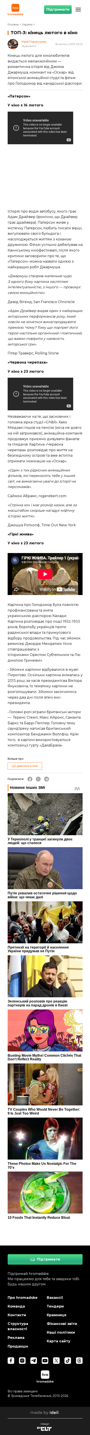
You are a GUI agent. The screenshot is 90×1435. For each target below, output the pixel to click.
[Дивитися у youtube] (45, 1360)
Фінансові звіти (62, 1324)
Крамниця (56, 1315)
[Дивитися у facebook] (11, 1360)
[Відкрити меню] (78, 9)
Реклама (16, 1338)
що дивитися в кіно (25, 766)
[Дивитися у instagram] (22, 1360)
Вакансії (55, 1298)
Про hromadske (23, 1298)
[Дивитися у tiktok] (67, 1360)
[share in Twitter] (38, 779)
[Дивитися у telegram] (33, 1360)
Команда (16, 1306)
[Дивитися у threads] (79, 1360)
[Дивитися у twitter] (56, 1360)
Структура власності (18, 1326)
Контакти (17, 1315)
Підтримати (57, 9)
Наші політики (61, 1332)
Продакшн (18, 1346)
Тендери (55, 1306)
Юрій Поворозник (34, 41)
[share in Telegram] (46, 779)
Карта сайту (58, 1341)
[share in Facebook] (30, 779)
